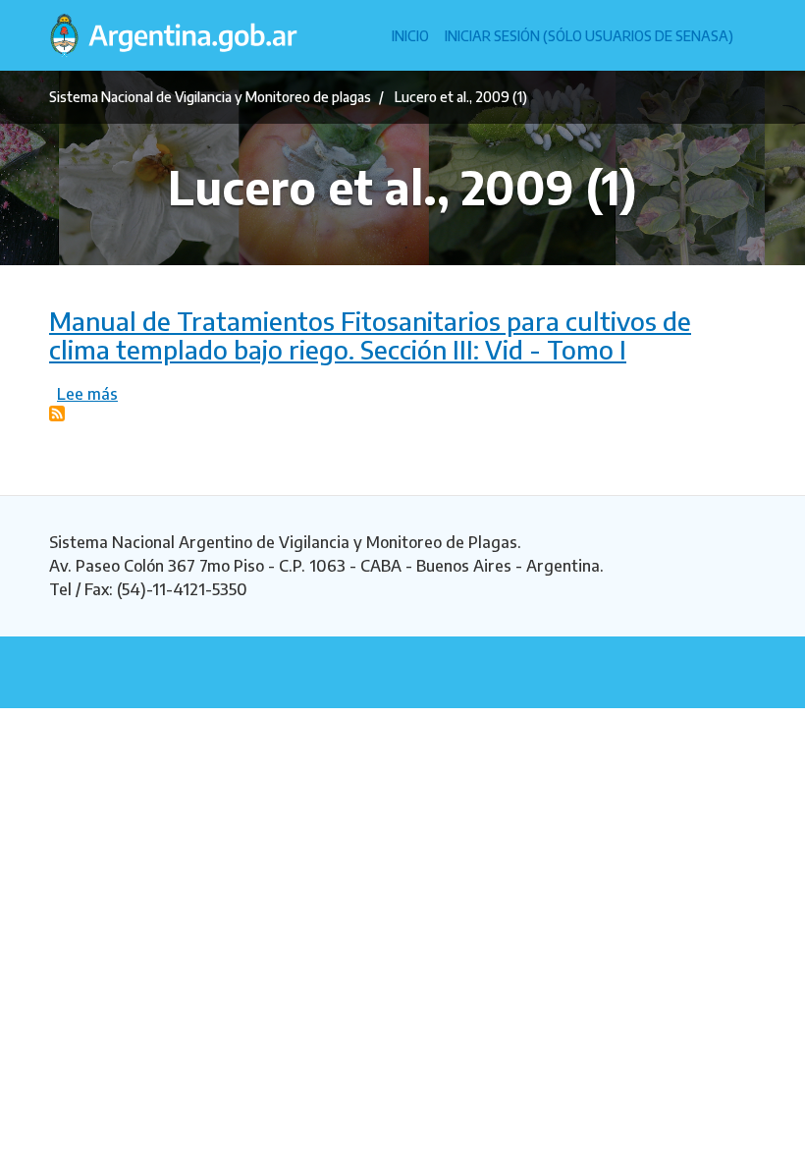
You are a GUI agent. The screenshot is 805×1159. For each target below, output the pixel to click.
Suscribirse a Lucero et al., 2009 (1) (57, 413)
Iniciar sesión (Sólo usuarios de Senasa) (589, 36)
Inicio (410, 36)
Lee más (87, 394)
